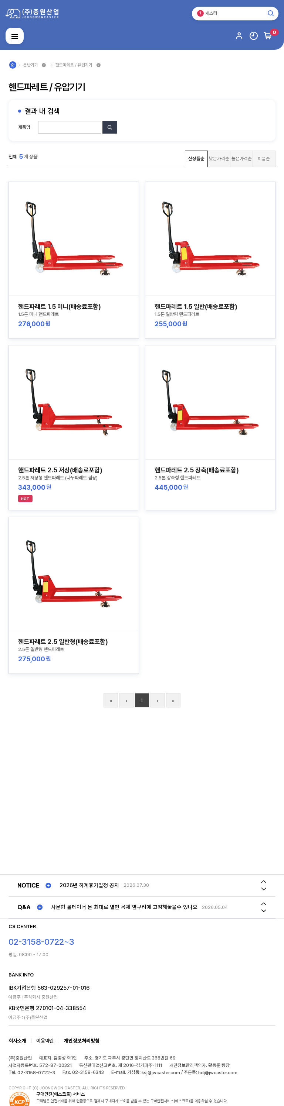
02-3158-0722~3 (36, 1072)
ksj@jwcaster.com (161, 1072)
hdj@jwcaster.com (217, 1072)
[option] (156, 885)
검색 (110, 133)
